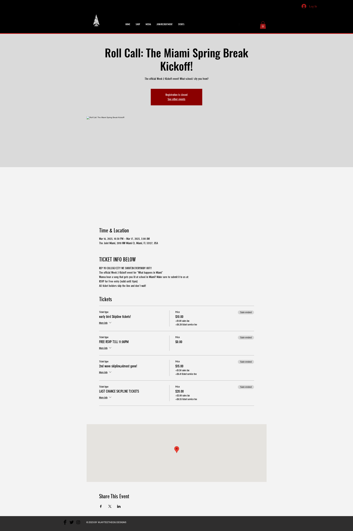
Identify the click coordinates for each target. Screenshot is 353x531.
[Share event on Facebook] (101, 506)
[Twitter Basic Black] (244, 24)
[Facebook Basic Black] (239, 24)
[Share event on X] (110, 506)
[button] (263, 25)
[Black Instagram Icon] (249, 24)
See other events (176, 99)
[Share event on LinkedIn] (119, 506)
